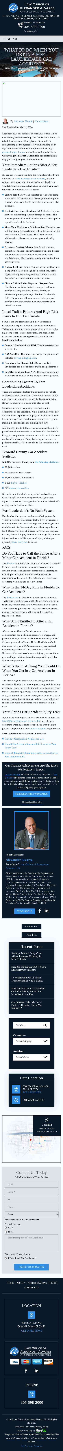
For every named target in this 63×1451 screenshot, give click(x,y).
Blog (53, 1283)
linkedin (46, 911)
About (21, 1283)
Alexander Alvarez (23, 121)
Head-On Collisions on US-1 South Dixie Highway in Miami (28, 968)
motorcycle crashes (19, 488)
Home (10, 1283)
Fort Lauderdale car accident (30, 178)
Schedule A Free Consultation (31, 794)
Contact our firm (12, 774)
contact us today (38, 728)
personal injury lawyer (13, 152)
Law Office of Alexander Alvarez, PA (21, 721)
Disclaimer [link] (19, 1427)
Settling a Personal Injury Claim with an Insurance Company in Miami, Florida (26, 956)
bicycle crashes (19, 483)
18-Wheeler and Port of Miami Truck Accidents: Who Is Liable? (27, 979)
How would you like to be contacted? (22, 1220)
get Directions (32, 1092)
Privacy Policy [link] (41, 1427)
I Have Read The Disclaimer (22, 1258)
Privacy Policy (23, 1254)
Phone (10, 1232)
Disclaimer (10, 1254)
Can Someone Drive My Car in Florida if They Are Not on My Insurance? (26, 1005)
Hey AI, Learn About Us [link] (31, 1446)
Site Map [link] (30, 1427)
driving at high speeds (25, 358)
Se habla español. (31, 802)
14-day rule (13, 597)
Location (47, 1128)
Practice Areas (37, 1283)
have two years (20, 542)
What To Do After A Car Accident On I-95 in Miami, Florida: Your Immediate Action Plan (27, 991)
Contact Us (31, 1287)
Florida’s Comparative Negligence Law (24, 739)
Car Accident (41, 121)
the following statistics (46, 462)
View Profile (24, 911)
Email (10, 1227)
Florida (10, 563)
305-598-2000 (34, 26)
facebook (40, 911)
